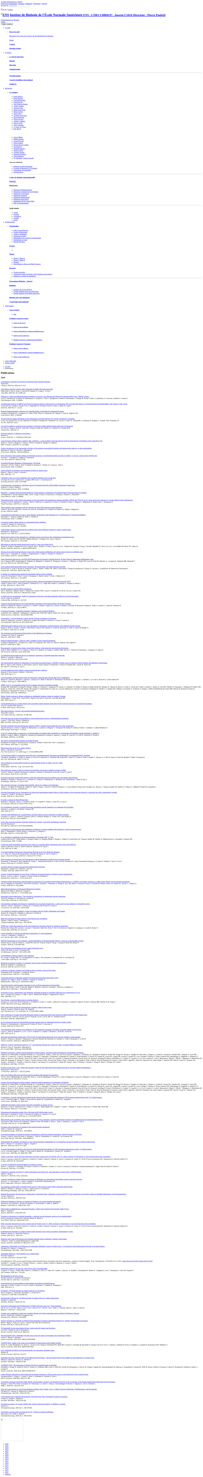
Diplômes (12, 285)
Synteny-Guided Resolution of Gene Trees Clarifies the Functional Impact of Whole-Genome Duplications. (36, 874)
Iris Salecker (18, 147)
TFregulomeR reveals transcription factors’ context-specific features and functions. (28, 1328)
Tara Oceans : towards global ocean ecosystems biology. (19, 1000)
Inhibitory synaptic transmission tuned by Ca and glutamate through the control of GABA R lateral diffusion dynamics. (42, 1045)
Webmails (28, 4)
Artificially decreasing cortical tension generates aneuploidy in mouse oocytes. (27, 1105)
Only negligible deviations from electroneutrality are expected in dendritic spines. (28, 1350)
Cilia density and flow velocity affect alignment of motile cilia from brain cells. (27, 389)
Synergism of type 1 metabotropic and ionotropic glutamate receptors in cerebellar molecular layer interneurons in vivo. (40, 992)
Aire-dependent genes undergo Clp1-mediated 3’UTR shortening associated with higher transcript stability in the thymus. (41, 1029)
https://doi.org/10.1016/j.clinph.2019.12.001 (137, 1261)
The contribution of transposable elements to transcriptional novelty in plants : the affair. (32, 763)
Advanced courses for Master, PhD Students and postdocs (33, 274)
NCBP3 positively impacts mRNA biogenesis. (16, 589)
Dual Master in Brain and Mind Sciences (27, 264)
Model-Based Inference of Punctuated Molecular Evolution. (21, 889)
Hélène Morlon (19, 139)
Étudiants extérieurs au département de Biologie (28, 340)
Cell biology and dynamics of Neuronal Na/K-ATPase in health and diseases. (27, 1412)
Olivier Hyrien (18, 119)
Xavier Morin (18, 137)
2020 (6, 1455)
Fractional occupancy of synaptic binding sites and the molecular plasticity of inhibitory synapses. (33, 1404)
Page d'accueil (14, 32)
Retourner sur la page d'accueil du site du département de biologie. (31, 36)
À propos (8, 52)
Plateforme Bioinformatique (23, 190)
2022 (6, 1451)
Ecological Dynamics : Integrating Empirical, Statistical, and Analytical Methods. (28, 611)
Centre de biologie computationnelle (22, 177)
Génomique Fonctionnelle (22, 170)
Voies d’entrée (14, 310)
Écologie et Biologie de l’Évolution (25, 168)
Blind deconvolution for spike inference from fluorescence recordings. (24, 918)
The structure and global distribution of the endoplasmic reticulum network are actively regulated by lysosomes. (38, 419)
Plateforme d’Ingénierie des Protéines (26, 192)
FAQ (15, 314)
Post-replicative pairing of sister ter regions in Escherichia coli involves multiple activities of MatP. (33, 770)
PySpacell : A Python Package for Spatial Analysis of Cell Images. (23, 1291)
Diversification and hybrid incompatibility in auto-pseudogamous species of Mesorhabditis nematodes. (35, 718)
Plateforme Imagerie (20, 195)
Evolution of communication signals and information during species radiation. (26, 574)
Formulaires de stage (20, 240)
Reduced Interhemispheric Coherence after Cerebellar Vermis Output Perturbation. (28, 641)
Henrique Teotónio (20, 154)
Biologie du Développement (23, 166)
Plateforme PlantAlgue (21, 199)
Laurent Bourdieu (19, 100)
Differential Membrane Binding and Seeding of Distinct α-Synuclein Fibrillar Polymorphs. (31, 1201)
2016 (6, 1463)
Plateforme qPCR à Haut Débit (24, 201)
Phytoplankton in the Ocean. (12, 1276)
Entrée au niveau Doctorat (21, 357)
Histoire (12, 61)
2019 (6, 1457)
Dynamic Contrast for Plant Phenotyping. (14, 800)
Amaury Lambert (19, 121)
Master (11, 254)
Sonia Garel (17, 114)
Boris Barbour (18, 98)
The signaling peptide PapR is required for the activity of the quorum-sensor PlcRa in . (37, 1187)
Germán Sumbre (19, 152)
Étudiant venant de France (19, 318)
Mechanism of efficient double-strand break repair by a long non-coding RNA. (27, 544)
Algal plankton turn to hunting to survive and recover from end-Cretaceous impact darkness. (31, 507)
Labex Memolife (10, 361)
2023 (6, 1449)
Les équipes (13, 92)
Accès (11, 40)
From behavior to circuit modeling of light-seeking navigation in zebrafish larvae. (28, 1283)
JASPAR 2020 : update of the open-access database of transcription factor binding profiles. (31, 1343)
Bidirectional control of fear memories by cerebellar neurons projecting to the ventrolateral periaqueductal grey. (38, 537)
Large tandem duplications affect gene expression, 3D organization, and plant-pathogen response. (33, 567)
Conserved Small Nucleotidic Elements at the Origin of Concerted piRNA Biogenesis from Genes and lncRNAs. (38, 845)
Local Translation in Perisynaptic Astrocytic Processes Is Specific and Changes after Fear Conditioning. (35, 678)
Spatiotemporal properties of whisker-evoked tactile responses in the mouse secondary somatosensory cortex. (37, 1231)
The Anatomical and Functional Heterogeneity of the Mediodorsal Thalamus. (26, 633)
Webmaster (37, 4)
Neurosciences (18, 172)
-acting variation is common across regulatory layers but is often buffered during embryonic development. (37, 426)
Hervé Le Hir (18, 123)
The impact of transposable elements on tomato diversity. (20, 741)
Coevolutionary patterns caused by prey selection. (17, 955)
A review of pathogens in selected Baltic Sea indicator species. (21, 1164)
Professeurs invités (20, 236)
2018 (6, 1459)
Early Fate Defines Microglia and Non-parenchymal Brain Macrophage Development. (29, 1075)
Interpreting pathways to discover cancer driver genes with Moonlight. (24, 1268)
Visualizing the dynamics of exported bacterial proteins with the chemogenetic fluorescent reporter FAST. (36, 581)
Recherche (8, 88)
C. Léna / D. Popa (20, 127)
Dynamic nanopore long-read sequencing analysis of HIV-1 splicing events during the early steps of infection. (37, 726)
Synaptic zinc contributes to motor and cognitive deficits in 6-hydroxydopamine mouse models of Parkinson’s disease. (40, 1313)
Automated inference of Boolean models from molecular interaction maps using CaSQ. (30, 978)
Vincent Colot (18, 108)
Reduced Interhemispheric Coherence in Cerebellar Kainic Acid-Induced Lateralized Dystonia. (32, 411)
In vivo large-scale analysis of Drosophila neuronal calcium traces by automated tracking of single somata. (36, 1022)
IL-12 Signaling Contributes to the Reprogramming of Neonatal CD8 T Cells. (27, 837)
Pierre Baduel (18, 96)
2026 (6, 1444)
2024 (6, 1448)
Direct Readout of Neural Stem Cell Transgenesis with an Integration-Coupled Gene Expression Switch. (35, 859)
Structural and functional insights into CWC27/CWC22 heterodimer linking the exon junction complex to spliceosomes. (41, 1037)
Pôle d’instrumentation (21, 203)
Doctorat (12, 268)
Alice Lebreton (19, 125)
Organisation (14, 226)
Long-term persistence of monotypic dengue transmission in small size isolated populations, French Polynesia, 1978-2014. (41, 1134)
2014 (6, 1467)
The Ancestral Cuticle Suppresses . (22, 948)
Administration (14, 69)
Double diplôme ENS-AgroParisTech (26, 291)
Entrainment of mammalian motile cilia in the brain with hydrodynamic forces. (27, 1112)
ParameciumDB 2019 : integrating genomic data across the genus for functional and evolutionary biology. (36, 1335)
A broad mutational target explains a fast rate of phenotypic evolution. (24, 670)
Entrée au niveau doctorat (21, 335)
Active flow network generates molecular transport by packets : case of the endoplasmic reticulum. (33, 822)
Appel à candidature (20, 234)
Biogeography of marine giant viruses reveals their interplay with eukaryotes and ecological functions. (35, 648)
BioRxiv (8, 1474)
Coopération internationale (19, 302)
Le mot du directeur (16, 57)
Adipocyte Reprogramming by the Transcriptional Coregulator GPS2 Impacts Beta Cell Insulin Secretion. (36, 604)
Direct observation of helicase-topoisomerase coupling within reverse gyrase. (26, 1007)
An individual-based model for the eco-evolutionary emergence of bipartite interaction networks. (33, 655)
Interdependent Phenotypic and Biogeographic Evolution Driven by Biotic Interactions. (30, 1298)
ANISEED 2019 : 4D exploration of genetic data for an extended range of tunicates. (29, 1365)
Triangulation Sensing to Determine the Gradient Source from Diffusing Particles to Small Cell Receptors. (36, 530)
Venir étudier (9, 306)
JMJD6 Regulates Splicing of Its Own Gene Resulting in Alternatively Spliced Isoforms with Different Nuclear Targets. (41, 626)
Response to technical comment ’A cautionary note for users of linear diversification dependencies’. (34, 963)
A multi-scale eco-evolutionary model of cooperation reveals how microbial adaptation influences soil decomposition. (40, 596)
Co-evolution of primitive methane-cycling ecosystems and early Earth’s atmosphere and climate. (33, 911)
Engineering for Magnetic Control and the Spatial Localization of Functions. (28, 618)
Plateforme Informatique (9, 4)
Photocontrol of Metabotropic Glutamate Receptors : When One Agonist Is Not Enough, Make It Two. (35, 1209)
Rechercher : (5, 6)
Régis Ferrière (18, 112)
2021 (6, 1453)
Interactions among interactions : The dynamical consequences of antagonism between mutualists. (33, 896)
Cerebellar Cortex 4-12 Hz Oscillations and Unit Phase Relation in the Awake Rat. (28, 478)
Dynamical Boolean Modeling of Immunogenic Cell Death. (20, 463)
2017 (6, 1461)
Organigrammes (15, 76)
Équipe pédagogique (20, 232)
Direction (12, 65)
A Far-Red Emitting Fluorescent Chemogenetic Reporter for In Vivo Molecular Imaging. (30, 852)
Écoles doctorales (19, 272)
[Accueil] (5, 15)
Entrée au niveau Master (21, 327)
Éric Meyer (17, 129)
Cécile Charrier (19, 106)
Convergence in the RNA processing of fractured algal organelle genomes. (25, 382)
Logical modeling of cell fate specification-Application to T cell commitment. (26, 933)
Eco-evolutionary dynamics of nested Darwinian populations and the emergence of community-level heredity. (37, 807)
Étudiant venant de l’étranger (20, 344)
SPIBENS (12, 84)
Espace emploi (10, 363)
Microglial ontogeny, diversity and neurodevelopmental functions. (23, 711)
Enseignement (9, 222)
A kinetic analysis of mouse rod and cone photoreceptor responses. (23, 867)
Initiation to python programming (25, 276)
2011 (6, 1472)
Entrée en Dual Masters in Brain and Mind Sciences (29, 331)
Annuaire (21, 4)
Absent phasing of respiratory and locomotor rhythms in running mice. (24, 470)
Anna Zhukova (19, 156)
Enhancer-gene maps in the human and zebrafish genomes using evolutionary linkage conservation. (34, 1239)
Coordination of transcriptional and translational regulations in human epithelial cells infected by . (41, 829)
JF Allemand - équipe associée (24, 158)
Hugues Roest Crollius (21, 145)
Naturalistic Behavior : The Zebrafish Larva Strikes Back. (20, 1254)
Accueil (7, 28)
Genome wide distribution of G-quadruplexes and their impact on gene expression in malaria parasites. (35, 814)
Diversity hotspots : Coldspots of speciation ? (16, 433)
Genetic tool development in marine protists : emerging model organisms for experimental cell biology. (35, 1082)
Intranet (44, 4)
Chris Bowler (18, 102)
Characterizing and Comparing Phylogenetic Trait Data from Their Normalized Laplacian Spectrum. (34, 1397)
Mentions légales (15, 48)
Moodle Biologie (19, 242)
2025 (6, 1446)
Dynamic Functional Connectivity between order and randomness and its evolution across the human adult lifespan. (39, 778)
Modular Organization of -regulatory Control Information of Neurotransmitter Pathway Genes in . (42, 941)
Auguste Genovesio (20, 115)
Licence (12, 246)
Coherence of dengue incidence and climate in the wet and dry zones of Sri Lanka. (28, 970)
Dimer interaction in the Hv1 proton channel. (16, 748)
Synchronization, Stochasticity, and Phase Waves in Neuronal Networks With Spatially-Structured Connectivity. (38, 485)
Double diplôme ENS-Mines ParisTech (27, 293)
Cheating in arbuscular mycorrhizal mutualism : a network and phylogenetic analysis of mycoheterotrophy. (36, 1216)
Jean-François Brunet (21, 104)
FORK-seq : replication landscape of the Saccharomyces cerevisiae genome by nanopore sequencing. (34, 926)
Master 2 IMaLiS (19, 260)
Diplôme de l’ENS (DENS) (23, 290)
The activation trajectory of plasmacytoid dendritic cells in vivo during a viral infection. (30, 785)
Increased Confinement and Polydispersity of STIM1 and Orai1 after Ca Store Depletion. (31, 1306)
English (10, 10)
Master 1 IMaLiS (19, 258)
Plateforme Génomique (21, 194)
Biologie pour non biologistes (19, 297)
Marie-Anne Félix (19, 110)
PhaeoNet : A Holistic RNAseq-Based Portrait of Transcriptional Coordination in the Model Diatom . (44, 493)
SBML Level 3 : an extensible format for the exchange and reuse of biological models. (29, 685)
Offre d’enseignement (21, 230)
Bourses (16, 262)
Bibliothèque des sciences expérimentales (27, 238)
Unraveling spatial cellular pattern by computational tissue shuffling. (23, 522)
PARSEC (12, 181)
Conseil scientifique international (21, 80)
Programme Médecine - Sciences (20, 281)
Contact (12, 44)
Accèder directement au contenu (11, 2)
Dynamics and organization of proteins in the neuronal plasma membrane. (25, 1127)
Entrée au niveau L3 (20, 323)
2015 (6, 1465)
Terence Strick (18, 150)
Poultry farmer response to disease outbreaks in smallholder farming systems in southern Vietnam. (33, 696)
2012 (6, 1470)
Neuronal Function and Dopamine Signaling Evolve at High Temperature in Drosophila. (30, 985)
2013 (6, 1468)
